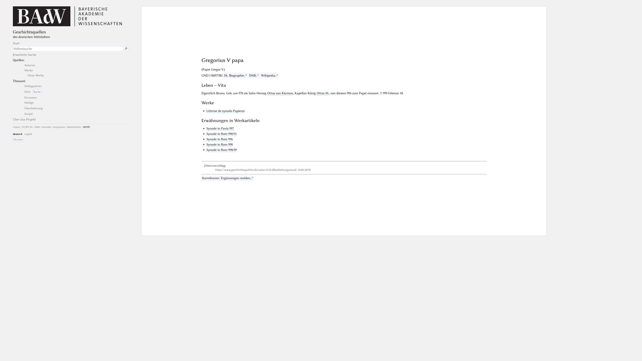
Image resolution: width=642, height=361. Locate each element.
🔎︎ (126, 49)
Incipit (28, 114)
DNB (252, 75)
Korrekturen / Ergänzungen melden (226, 178)
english (28, 134)
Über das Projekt (24, 119)
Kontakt (46, 127)
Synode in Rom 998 (219, 144)
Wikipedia (268, 75)
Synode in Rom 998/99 (221, 150)
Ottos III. (323, 93)
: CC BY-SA (23, 127)
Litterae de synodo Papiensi (225, 111)
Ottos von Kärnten (280, 93)
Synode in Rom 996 (219, 139)
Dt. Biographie (234, 75)
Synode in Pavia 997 (220, 128)
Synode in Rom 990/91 (221, 134)
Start (16, 43)
